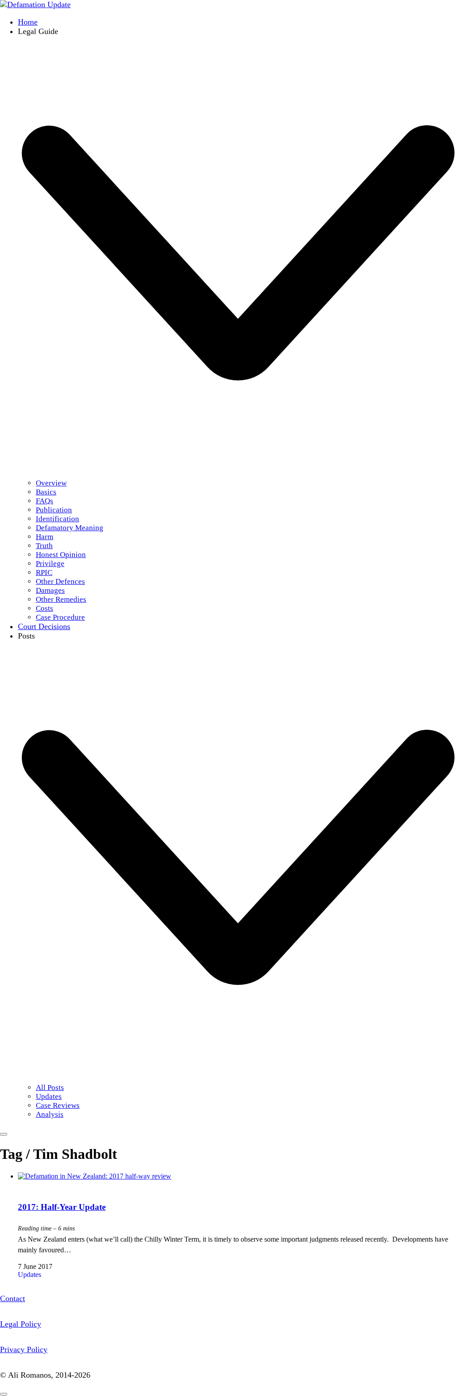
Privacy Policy (23, 1349)
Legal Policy (20, 1323)
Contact (12, 1298)
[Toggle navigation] (3, 1134)
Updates (29, 1274)
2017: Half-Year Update (62, 1207)
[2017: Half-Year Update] (94, 1176)
